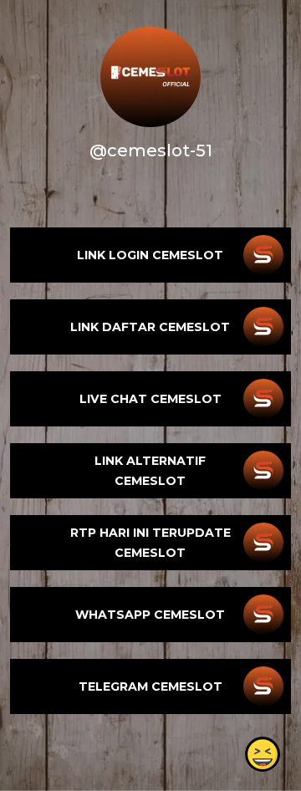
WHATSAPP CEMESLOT (150, 614)
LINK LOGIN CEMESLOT (150, 255)
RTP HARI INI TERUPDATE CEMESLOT (150, 542)
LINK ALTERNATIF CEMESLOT (150, 470)
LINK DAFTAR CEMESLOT (150, 326)
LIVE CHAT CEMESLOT (150, 398)
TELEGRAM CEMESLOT (150, 686)
